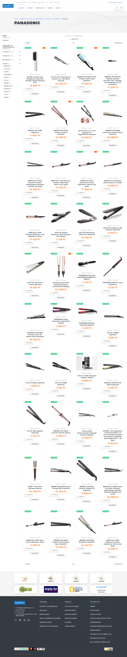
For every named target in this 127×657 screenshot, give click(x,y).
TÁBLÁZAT (6, 40)
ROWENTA (8, 89)
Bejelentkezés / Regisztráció (116, 2)
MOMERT (7, 83)
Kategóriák (8, 56)
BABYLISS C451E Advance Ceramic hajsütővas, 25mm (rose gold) (61, 182)
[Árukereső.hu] (101, 587)
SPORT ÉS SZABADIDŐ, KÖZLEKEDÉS (50, 618)
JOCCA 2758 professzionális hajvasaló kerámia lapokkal (87, 433)
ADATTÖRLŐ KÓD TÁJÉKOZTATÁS (100, 642)
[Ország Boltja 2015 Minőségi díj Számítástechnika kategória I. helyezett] (76, 578)
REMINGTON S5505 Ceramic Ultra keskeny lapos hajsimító (61, 542)
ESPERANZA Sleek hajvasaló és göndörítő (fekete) (61, 321)
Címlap (16, 18)
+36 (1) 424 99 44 (22, 2)
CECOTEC (7, 69)
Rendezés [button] (74, 39)
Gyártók (6, 63)
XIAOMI (7, 97)
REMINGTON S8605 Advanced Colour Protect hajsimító (113, 132)
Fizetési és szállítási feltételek (100, 618)
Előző (28, 43)
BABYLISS (8, 66)
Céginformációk (95, 622)
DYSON (7, 72)
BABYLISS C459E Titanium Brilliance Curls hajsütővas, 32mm (34, 234)
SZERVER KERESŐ (70, 626)
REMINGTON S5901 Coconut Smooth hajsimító (61, 132)
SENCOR (7, 91)
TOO (6, 94)
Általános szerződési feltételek (101, 626)
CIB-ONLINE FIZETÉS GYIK (97, 638)
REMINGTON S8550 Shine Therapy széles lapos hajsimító (86, 78)
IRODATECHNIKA (44, 614)
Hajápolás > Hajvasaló (35, 74)
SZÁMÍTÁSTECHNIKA (46, 622)
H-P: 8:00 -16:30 (55, 2)
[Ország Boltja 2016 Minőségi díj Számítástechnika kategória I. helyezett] (101, 578)
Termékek (8, 52)
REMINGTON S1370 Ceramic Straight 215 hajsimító (87, 488)
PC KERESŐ (68, 622)
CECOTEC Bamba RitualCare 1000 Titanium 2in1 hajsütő (61, 234)
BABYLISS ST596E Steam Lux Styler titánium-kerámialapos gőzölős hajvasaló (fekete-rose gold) (112, 490)
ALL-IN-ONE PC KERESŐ (71, 606)
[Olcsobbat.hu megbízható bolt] (76, 589)
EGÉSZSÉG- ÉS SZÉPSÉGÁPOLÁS (35, 18)
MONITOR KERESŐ (70, 610)
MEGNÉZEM (35, 93)
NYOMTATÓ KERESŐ (71, 618)
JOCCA (7, 80)
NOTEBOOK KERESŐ (71, 614)
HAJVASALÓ (57, 18)
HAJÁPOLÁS (49, 18)
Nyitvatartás (94, 610)
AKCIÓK (57, 8)
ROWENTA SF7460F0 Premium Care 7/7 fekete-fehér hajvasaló (35, 334)
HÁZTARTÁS (43, 610)
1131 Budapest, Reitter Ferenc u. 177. (39, 2)
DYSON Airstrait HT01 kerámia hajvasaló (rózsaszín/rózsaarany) (61, 284)
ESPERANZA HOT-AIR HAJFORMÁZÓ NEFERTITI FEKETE (86, 277)
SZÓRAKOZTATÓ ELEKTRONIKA (49, 626)
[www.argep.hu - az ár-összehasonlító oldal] (51, 589)
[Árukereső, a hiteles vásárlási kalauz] (25, 589)
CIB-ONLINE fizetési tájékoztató (100, 634)
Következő (118, 43)
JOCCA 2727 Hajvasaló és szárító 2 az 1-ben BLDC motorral (61, 79)
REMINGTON (9, 86)
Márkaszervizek (95, 630)
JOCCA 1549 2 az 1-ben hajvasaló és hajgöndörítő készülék (87, 132)
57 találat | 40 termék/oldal (74, 36)
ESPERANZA (8, 74)
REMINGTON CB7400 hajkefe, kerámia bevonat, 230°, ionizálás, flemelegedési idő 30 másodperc (113, 80)
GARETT (7, 77)
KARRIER (50, 8)
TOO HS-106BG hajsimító (34, 383)
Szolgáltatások (95, 614)
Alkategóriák (8, 60)
